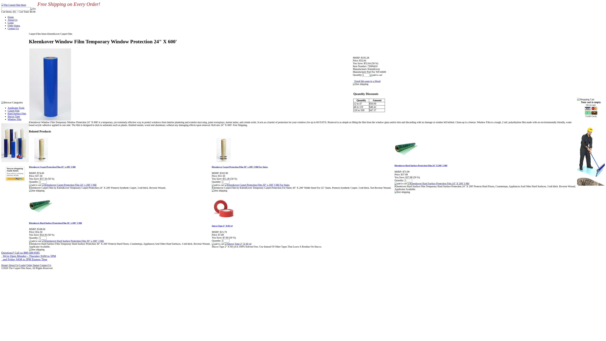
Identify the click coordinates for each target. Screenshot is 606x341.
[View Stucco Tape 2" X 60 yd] (238, 243)
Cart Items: (6, 11)
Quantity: (357, 75)
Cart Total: (24, 11)
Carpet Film (13, 110)
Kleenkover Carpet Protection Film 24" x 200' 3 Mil (52, 167)
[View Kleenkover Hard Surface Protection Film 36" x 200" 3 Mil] (73, 241)
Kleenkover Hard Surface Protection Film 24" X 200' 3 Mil (421, 165)
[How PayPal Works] (15, 180)
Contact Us (13, 28)
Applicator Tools (16, 108)
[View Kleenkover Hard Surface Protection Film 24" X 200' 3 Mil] (438, 183)
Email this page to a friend (367, 81)
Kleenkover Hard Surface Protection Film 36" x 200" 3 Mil (55, 223)
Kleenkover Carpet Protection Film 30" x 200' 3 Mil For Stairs (240, 167)
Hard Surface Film (17, 113)
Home (11, 17)
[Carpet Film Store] (13, 5)
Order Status (14, 25)
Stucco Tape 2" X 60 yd (222, 226)
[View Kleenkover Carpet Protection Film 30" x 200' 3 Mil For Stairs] (257, 185)
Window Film (14, 119)
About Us (12, 20)
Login (11, 22)
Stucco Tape (14, 116)
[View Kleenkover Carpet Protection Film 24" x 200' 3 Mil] (69, 185)
